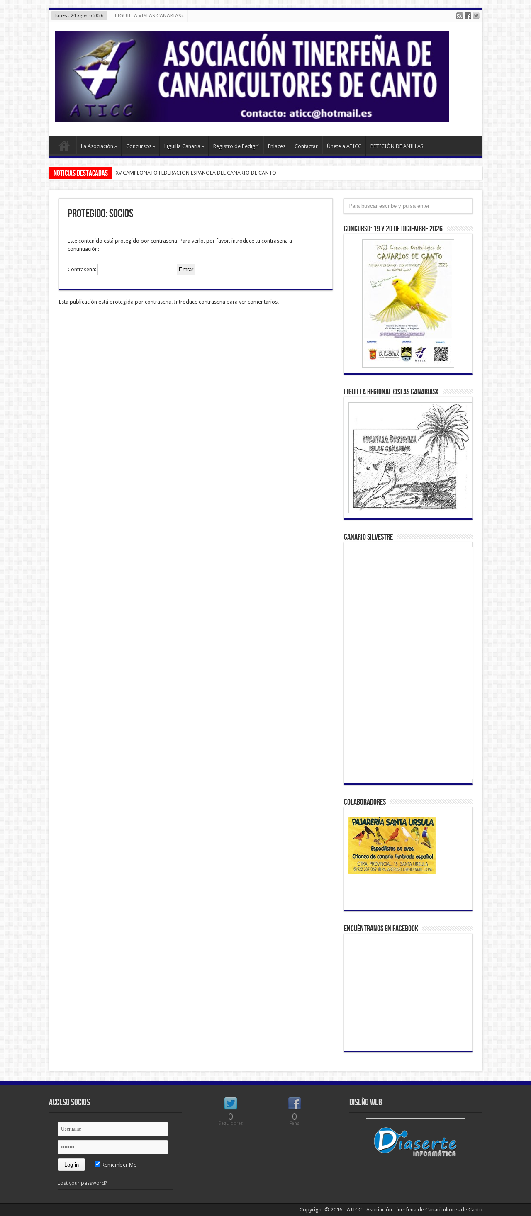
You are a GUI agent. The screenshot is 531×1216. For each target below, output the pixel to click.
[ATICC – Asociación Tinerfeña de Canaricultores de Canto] (252, 116)
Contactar (306, 146)
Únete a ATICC (344, 146)
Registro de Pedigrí (236, 146)
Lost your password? (82, 1183)
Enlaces (276, 146)
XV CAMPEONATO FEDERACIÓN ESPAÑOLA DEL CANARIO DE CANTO (196, 173)
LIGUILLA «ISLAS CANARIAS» (149, 15)
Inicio (64, 147)
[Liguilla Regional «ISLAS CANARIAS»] (408, 457)
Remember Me (118, 1165)
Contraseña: (82, 269)
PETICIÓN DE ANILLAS (397, 146)
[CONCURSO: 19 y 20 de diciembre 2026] (408, 303)
